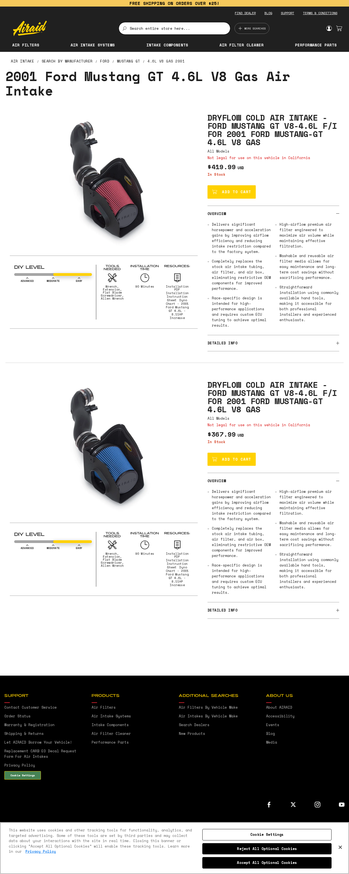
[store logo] (63, 28)
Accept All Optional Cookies (267, 862)
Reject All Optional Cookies (267, 848)
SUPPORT (287, 13)
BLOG (268, 13)
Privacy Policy (40, 851)
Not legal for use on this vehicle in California (258, 157)
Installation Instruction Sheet (177, 296)
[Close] (340, 847)
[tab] (273, 213)
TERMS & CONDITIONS (320, 13)
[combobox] (174, 28)
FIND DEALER (245, 13)
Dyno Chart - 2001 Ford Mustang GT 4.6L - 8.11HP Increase (177, 309)
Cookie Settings (22, 775)
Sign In (329, 28)
